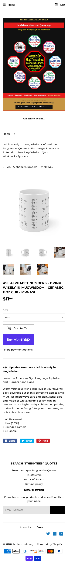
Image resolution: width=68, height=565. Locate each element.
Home (7, 133)
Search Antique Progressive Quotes (34, 470)
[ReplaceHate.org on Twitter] (48, 534)
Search (41, 527)
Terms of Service (34, 479)
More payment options (18, 349)
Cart (62, 4)
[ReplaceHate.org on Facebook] (55, 534)
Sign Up (58, 509)
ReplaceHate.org (22, 544)
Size (5, 310)
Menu (11, 4)
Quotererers (34, 474)
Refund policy (34, 483)
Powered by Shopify (49, 544)
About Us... (26, 527)
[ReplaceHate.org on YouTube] (61, 534)
